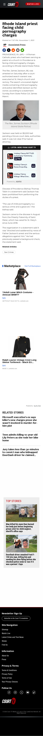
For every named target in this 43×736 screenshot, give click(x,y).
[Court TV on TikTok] (34, 692)
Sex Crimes (9, 252)
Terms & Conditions (9, 670)
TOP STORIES (13, 501)
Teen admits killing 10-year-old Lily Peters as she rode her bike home (20, 438)
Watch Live (33, 4)
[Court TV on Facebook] (9, 692)
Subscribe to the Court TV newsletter (16, 618)
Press (4, 659)
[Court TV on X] (21, 692)
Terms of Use (7, 678)
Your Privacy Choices (10, 682)
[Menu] (4, 4)
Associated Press (17, 45)
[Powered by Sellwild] (37, 406)
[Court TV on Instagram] (15, 692)
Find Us (5, 645)
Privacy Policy (7, 674)
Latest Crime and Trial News (13, 637)
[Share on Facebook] (4, 50)
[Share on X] (9, 50)
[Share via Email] (18, 50)
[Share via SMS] (22, 50)
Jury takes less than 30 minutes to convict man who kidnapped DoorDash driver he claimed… (20, 452)
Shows (4, 641)
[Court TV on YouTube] (27, 692)
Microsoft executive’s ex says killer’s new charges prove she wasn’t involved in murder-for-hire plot (19, 421)
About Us (5, 656)
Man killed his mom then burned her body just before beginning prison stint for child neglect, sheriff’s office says (20, 528)
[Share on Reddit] (13, 50)
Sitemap (5, 629)
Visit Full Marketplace (32, 266)
